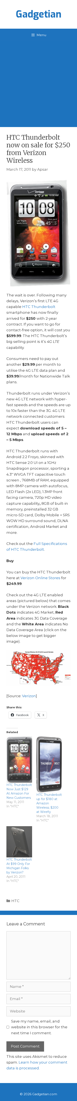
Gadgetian (38, 14)
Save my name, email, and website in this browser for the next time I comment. (39, 1027)
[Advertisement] (38, 82)
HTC (15, 901)
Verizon (29, 696)
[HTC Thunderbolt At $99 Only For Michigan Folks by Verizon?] (19, 841)
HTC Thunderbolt (38, 307)
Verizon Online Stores (40, 578)
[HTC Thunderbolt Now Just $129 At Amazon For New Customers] (19, 759)
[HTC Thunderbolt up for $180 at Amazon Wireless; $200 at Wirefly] (49, 764)
